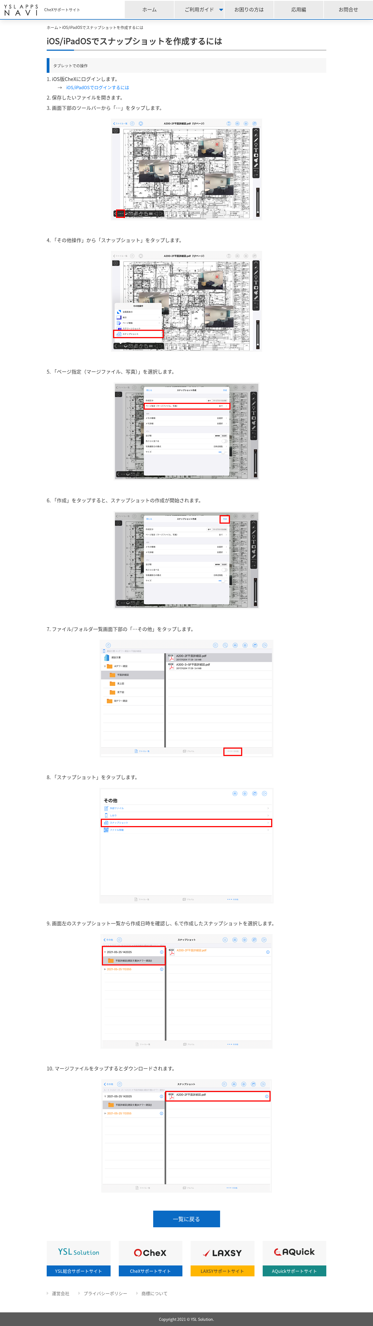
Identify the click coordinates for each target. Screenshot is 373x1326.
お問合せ (348, 9)
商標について (154, 1293)
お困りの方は (249, 9)
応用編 (298, 9)
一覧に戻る (186, 1219)
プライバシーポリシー (104, 1293)
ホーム (149, 9)
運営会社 (60, 1293)
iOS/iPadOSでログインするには (97, 87)
